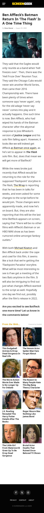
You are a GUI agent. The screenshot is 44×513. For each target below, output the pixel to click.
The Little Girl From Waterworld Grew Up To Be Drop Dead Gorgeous (11, 450)
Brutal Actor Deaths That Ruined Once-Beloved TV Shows (31, 449)
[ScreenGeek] (22, 4)
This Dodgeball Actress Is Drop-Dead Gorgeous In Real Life (11, 352)
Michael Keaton (23, 248)
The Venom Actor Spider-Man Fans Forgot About (31, 351)
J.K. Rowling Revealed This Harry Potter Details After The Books (10, 416)
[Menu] (3, 3)
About (31, 500)
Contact (22, 500)
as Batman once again (23, 148)
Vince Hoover (8, 28)
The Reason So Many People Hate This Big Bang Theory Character (32, 383)
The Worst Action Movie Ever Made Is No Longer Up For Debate (10, 383)
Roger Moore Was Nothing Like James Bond (31, 414)
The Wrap (19, 185)
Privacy (13, 500)
